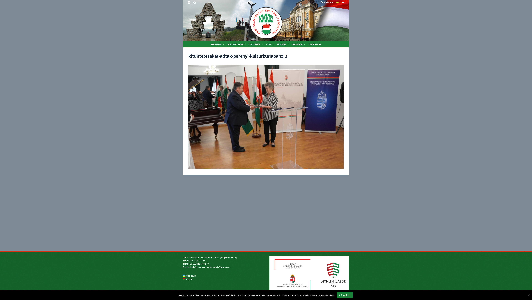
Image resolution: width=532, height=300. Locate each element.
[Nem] (528, 295)
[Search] (194, 2)
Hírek (268, 44)
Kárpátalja (297, 44)
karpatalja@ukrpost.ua (220, 267)
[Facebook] (189, 2)
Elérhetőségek (326, 2)
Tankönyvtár (314, 44)
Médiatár (281, 44)
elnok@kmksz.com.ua (199, 267)
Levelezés (310, 2)
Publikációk (254, 44)
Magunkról (216, 44)
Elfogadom (344, 295)
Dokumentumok (235, 44)
